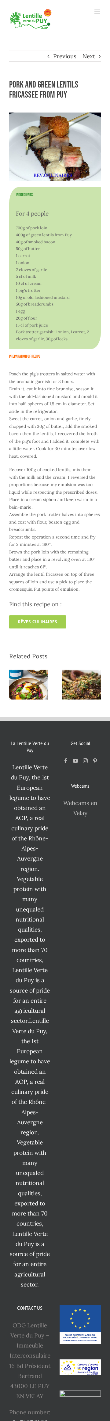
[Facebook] (65, 760)
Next (88, 56)
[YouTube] (75, 760)
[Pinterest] (95, 760)
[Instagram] (85, 760)
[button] (13, 684)
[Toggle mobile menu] (97, 12)
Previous (64, 56)
